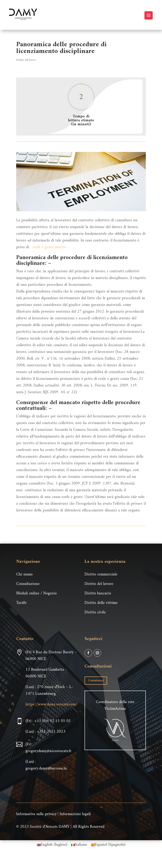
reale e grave (43, 247)
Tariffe (21, 603)
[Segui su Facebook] (88, 653)
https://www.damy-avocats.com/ (51, 704)
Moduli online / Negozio (36, 593)
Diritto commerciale (101, 574)
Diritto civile (95, 612)
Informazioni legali (75, 814)
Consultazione (28, 584)
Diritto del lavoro (26, 60)
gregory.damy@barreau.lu (46, 768)
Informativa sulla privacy (36, 814)
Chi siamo (24, 574)
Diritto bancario (98, 593)
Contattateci (96, 680)
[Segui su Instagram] (97, 653)
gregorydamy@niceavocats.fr (48, 751)
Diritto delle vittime (101, 603)
